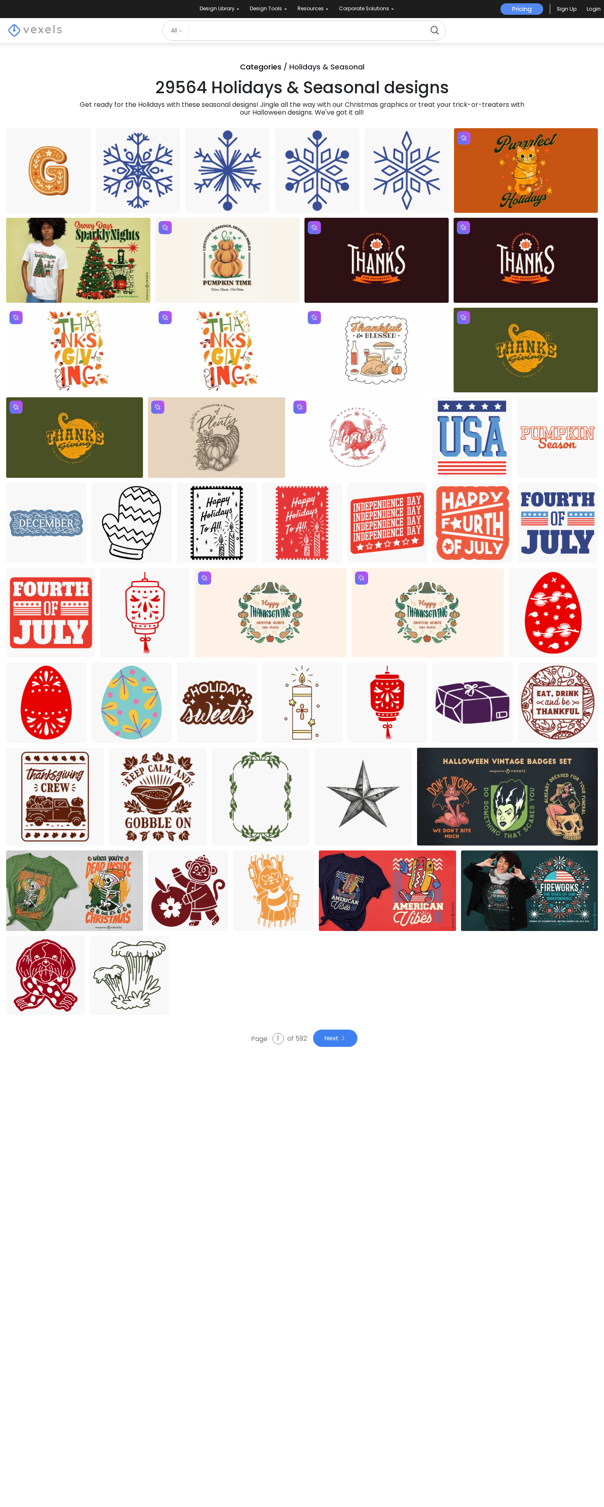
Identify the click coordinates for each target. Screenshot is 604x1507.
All (175, 30)
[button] (567, 9)
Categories (260, 66)
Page (260, 1038)
